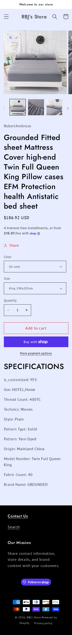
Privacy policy (43, 623)
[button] (6, 16)
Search (14, 526)
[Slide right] (68, 108)
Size (7, 278)
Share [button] (14, 245)
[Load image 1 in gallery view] (18, 107)
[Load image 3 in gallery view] (54, 107)
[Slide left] (4, 108)
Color (8, 257)
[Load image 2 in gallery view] (36, 107)
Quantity (10, 300)
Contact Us (18, 516)
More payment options (36, 353)
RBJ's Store (34, 617)
